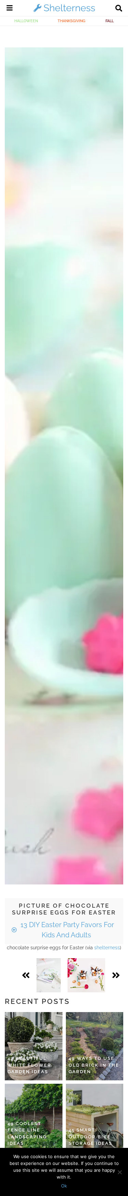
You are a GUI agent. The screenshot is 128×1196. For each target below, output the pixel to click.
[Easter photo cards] (48, 975)
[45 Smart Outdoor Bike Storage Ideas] (95, 1118)
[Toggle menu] (9, 9)
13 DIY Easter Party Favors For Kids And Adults (66, 930)
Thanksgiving (71, 20)
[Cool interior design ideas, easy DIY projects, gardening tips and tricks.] (64, 11)
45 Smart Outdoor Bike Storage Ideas (90, 1136)
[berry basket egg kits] (86, 975)
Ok (64, 1185)
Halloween (26, 20)
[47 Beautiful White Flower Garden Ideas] (33, 1046)
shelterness (107, 947)
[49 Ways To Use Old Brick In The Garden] (95, 1046)
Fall (109, 20)
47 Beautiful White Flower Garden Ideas (29, 1065)
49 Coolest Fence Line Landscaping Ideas (27, 1133)
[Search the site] (118, 9)
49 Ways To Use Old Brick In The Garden (94, 1065)
